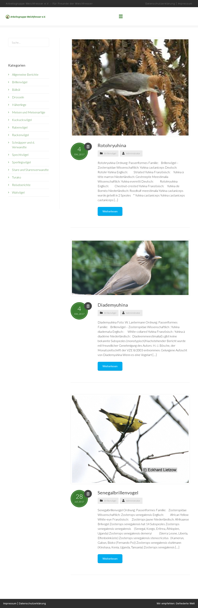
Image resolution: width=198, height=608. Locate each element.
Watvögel (18, 192)
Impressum (185, 3)
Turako (16, 177)
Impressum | (11, 603)
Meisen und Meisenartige (28, 112)
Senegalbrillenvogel (118, 492)
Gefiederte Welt (185, 603)
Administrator (133, 153)
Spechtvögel (20, 154)
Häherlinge (19, 104)
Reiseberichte (21, 185)
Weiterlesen (110, 211)
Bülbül (16, 89)
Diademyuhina (113, 305)
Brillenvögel (110, 153)
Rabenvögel (19, 127)
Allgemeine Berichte (25, 74)
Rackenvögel (20, 135)
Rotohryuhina (112, 145)
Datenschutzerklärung (160, 3)
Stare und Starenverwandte (30, 170)
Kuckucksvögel (22, 120)
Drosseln (18, 97)
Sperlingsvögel (21, 162)
